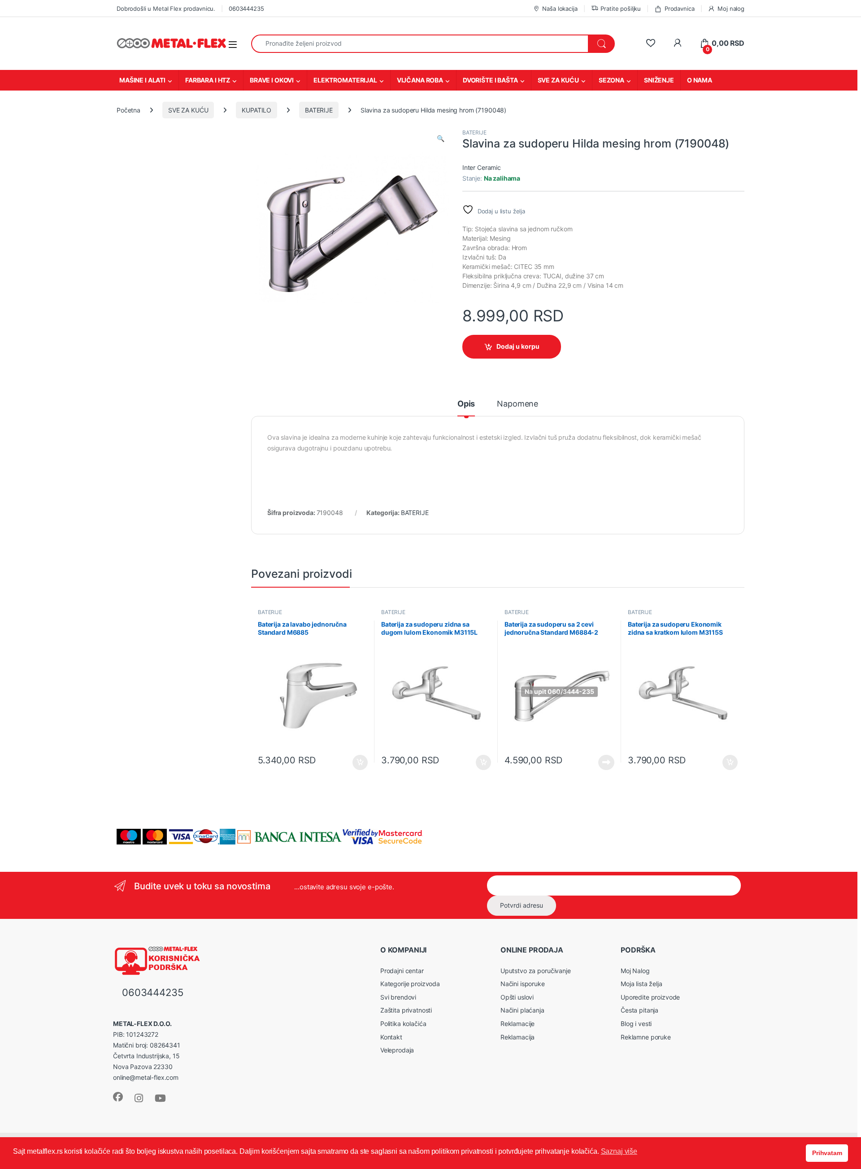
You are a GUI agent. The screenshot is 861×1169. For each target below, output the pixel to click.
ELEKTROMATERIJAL (345, 80)
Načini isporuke (522, 983)
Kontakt (391, 1037)
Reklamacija (517, 1037)
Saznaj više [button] (619, 1151)
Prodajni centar (402, 970)
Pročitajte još (600, 762)
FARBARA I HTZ (207, 80)
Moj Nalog (635, 970)
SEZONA (611, 80)
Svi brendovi (398, 997)
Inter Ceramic (481, 167)
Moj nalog (731, 8)
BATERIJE (319, 110)
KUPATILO (256, 110)
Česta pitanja (639, 1010)
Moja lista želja (641, 983)
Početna (128, 110)
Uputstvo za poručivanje (535, 970)
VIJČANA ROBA (420, 80)
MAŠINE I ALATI (142, 80)
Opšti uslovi (517, 997)
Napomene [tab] (517, 404)
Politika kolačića (403, 1023)
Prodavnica (679, 8)
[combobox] (419, 44)
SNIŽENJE (659, 80)
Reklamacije (517, 1023)
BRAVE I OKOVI (272, 80)
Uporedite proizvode (650, 997)
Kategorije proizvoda (410, 983)
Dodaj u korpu (517, 346)
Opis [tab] (466, 404)
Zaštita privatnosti (406, 1010)
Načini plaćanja (522, 1010)
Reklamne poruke (646, 1037)
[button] (440, 138)
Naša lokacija (559, 8)
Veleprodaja (397, 1050)
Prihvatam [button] (827, 1152)
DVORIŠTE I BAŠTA (490, 80)
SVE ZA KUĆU (558, 80)
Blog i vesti (636, 1023)
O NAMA (699, 80)
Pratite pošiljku (620, 8)
